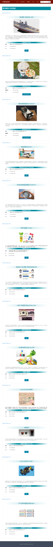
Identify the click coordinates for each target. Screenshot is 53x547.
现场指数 (28, 1)
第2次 (9, 499)
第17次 (10, 142)
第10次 (10, 423)
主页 (17, 1)
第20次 (10, 99)
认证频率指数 (22, 1)
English (38, 1)
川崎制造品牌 (6, 1)
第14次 (10, 301)
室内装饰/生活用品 (5, 55)
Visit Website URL (26, 94)
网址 (26, 50)
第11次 (10, 343)
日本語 (33, 1)
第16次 (10, 180)
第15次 (10, 223)
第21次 (10, 55)
